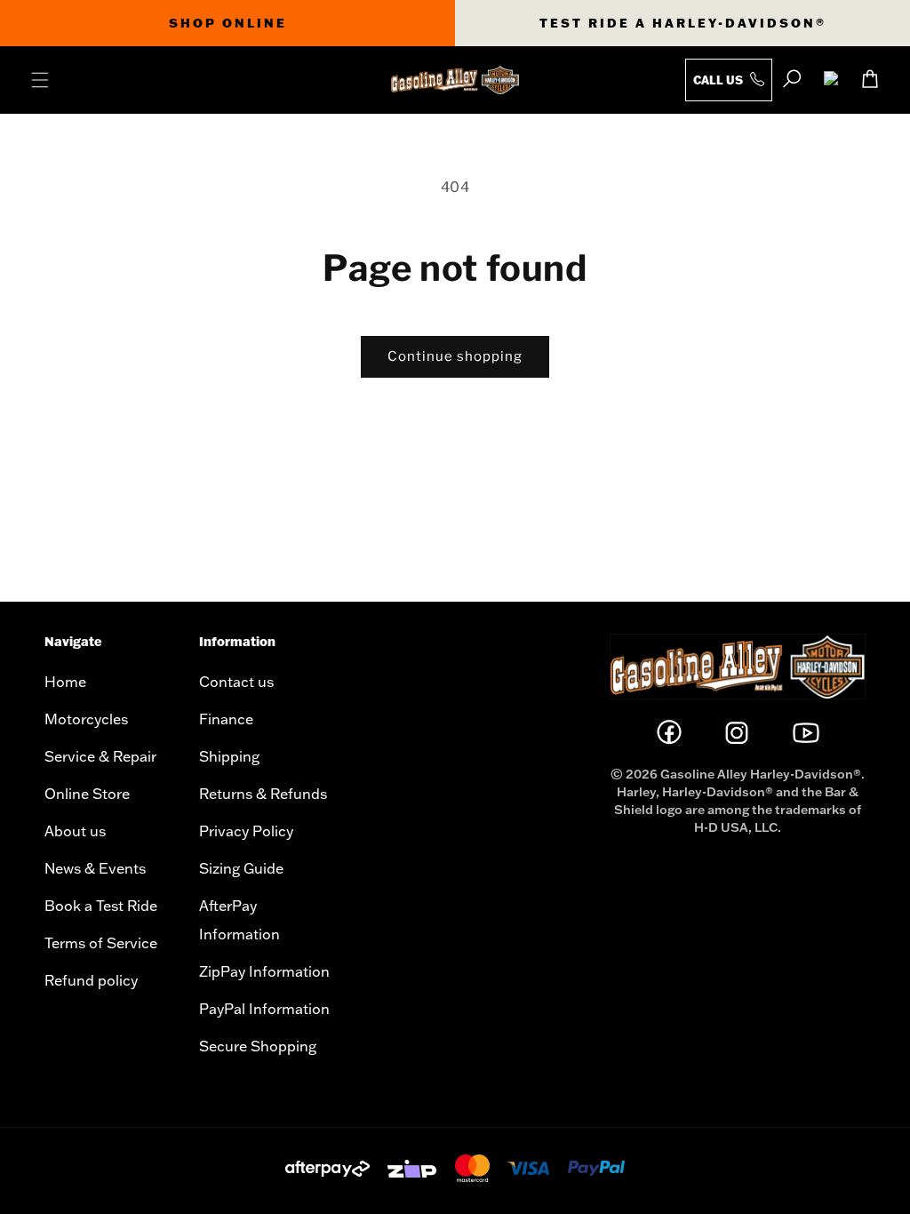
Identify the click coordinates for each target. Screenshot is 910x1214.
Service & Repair (100, 756)
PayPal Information (264, 1009)
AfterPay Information (239, 920)
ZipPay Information (264, 971)
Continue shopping (455, 356)
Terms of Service (100, 943)
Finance (226, 719)
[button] (40, 80)
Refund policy (91, 980)
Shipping (229, 756)
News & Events (95, 868)
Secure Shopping (257, 1046)
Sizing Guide (241, 868)
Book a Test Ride (100, 905)
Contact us (236, 682)
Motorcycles (86, 719)
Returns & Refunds (263, 794)
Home (65, 682)
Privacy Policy (246, 831)
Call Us (719, 80)
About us (75, 831)
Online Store (87, 794)
